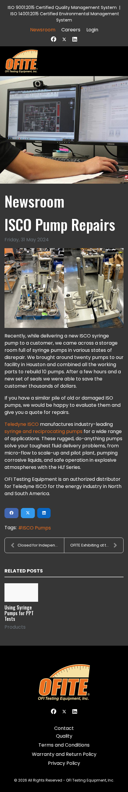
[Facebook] (53, 39)
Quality (64, 736)
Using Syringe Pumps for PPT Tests (19, 613)
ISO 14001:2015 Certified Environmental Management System (64, 17)
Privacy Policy (64, 763)
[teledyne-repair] (64, 288)
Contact (64, 728)
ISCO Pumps (36, 527)
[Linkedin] (74, 39)
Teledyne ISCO (21, 424)
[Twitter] (64, 39)
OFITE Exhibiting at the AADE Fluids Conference (96, 545)
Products (15, 627)
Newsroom (42, 29)
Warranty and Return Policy (64, 754)
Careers (70, 29)
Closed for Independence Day (41, 545)
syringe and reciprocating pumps (43, 431)
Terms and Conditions (64, 745)
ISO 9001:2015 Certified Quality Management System (62, 7)
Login (92, 29)
